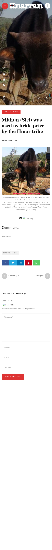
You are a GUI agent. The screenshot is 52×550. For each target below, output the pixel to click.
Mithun (6, 253)
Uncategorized (11, 112)
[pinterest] (4, 73)
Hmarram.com (9, 141)
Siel (16, 253)
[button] (8, 304)
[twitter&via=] (4, 85)
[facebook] (4, 91)
